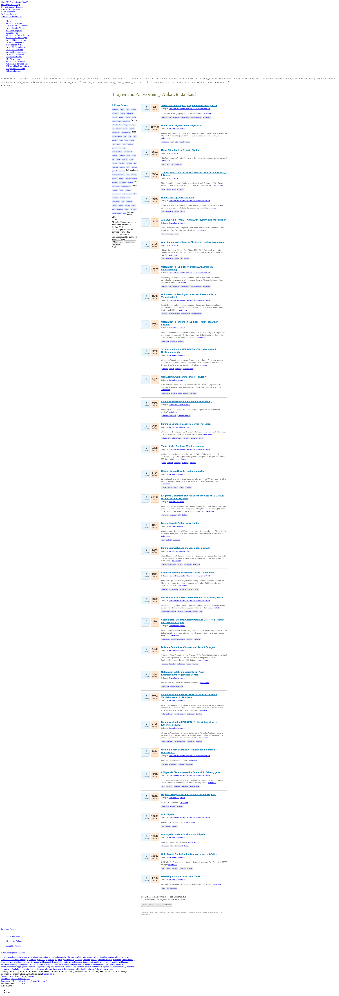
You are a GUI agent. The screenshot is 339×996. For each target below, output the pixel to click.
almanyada (120, 209)
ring (135, 163)
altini (130, 136)
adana (121, 140)
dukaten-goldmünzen (131, 178)
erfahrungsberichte (126, 186)
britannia (114, 178)
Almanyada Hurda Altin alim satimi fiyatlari (183, 834)
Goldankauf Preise (14, 23)
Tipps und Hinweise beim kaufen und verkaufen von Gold (189, 109)
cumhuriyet (115, 109)
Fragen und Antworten (15, 68)
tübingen (125, 125)
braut (135, 136)
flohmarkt (125, 194)
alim (113, 209)
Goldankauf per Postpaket (17, 64)
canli (113, 144)
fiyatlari (121, 117)
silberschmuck (128, 151)
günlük (132, 140)
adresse (127, 209)
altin (127, 109)
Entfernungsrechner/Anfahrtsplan (16, 978)
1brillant (114, 163)
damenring (115, 167)
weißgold (129, 163)
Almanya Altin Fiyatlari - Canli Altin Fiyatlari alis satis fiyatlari (193, 220)
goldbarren (129, 201)
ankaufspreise (115, 201)
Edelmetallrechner (13, 71)
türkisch (127, 205)
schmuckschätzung (117, 151)
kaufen (121, 190)
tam (113, 159)
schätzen (122, 167)
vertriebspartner (116, 194)
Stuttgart (45, 974)
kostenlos (114, 155)
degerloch (133, 209)
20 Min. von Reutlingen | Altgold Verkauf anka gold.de (189, 105)
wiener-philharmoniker (118, 174)
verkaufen (114, 190)
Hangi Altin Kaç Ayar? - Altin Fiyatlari (180, 150)
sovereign (133, 174)
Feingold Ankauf (13, 936)
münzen (121, 178)
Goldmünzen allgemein (177, 129)
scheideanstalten (126, 132)
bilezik (122, 109)
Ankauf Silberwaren (14, 49)
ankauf (134, 117)
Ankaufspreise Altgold (15, 28)
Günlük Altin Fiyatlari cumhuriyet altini (181, 125)
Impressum (5, 981)
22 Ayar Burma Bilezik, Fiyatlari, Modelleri (183, 471)
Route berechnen (8, 12)
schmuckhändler (116, 125)
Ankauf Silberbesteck (15, 54)
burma (131, 159)
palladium (121, 163)
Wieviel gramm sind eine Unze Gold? (180, 876)
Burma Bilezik (174, 153)
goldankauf (115, 113)
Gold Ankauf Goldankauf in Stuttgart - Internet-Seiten (189, 854)
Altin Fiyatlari (168, 814)
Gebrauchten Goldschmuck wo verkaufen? (183, 377)
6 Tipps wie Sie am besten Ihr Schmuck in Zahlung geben (191, 772)
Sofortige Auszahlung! (10, 4)
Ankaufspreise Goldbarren (17, 26)
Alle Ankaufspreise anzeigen (13, 953)
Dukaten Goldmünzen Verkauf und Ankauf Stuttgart (188, 647)
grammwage (115, 148)
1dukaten (132, 128)
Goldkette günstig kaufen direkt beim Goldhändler (187, 572)
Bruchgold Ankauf (14, 941)
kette (128, 167)
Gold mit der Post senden (11, 16)
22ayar (134, 155)
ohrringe (123, 148)
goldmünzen (115, 186)
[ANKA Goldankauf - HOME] (14, 2)
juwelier (123, 113)
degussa (121, 205)
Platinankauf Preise (14, 57)
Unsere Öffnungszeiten (10, 9)
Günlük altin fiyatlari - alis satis (177, 197)
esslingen (122, 155)
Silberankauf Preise (14, 45)
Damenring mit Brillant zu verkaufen (180, 523)
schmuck (114, 117)
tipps (123, 201)
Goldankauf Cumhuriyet (16, 37)
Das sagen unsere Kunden (12, 7)
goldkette (122, 171)
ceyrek (124, 144)
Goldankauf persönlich (15, 61)
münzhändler (126, 121)
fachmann (134, 167)
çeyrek (118, 159)
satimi (133, 205)
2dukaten (130, 182)
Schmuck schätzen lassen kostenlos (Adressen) (186, 424)
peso (128, 174)
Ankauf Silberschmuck (16, 52)
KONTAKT (42, 981)
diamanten (128, 190)
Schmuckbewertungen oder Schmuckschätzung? (186, 401)
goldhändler (130, 113)
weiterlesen (207, 114)
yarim (118, 144)
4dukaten (114, 182)
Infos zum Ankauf (8, 929)
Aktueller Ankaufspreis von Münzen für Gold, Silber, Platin (192, 597)
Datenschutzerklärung (27, 981)
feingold (114, 205)
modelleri (124, 159)
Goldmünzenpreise (14, 30)
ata (113, 128)
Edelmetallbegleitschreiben (17, 66)
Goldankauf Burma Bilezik (17, 35)
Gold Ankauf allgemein (177, 223)
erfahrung (122, 197)
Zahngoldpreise (12, 33)
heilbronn (130, 144)
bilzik (126, 140)
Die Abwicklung (13, 59)
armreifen (114, 140)
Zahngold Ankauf (13, 946)
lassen (128, 197)
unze (124, 213)
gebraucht (114, 171)
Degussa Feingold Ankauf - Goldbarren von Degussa (188, 794)
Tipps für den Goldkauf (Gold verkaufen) (182, 446)
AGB (14, 981)
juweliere (133, 109)
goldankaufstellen (117, 136)
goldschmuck (115, 132)
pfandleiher (133, 194)
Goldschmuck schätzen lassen (179, 405)
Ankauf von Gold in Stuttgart (21, 976)
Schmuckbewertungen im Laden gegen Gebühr (185, 548)
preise (128, 155)
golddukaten (122, 182)
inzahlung (115, 197)
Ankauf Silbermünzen (15, 47)
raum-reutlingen (116, 121)
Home (9, 21)
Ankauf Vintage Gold (15, 42)
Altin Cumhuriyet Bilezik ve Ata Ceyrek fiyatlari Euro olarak (192, 242)
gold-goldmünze (116, 213)
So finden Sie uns (8, 14)
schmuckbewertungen (121, 128)
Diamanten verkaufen (176, 502)
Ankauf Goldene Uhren (16, 40)
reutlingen (132, 125)
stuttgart (128, 117)
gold (125, 136)
